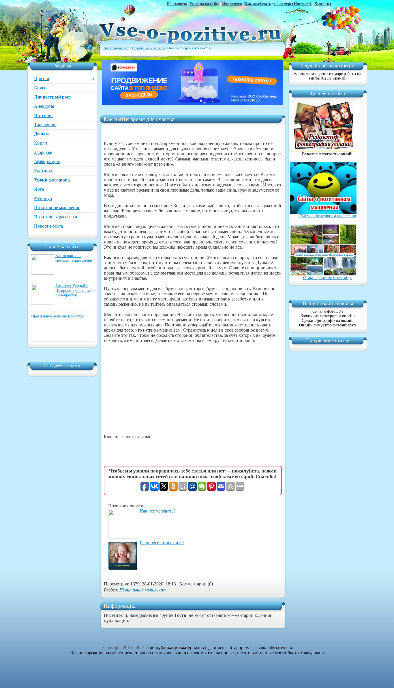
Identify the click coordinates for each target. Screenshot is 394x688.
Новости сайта (48, 226)
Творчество (45, 124)
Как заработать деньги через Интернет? (278, 3)
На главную (177, 3)
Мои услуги (232, 3)
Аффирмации (47, 161)
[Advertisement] (193, 388)
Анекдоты (44, 106)
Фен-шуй (43, 198)
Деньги (41, 133)
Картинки (44, 170)
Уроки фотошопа (52, 179)
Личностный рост (52, 96)
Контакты (322, 3)
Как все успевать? (157, 511)
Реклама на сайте (204, 3)
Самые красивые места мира (327, 278)
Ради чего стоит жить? (162, 542)
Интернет (43, 115)
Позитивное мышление (57, 207)
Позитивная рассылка (55, 216)
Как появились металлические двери (73, 258)
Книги (40, 143)
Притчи (41, 78)
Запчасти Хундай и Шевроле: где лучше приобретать (73, 290)
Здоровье (43, 152)
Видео (40, 87)
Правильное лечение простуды (57, 316)
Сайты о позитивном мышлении (327, 216)
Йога (39, 189)
